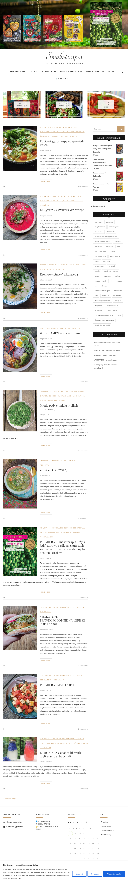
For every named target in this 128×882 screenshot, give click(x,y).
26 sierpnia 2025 (46, 150)
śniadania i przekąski (50, 136)
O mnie (34, 72)
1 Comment (84, 382)
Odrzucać (95, 874)
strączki (58, 127)
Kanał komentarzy (107, 831)
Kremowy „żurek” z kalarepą (59, 274)
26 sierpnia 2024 (46, 280)
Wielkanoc (98, 310)
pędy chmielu (60, 400)
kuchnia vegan (79, 396)
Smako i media (94, 72)
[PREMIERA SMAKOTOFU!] (20, 696)
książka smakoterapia (58, 532)
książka (79, 201)
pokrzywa (45, 465)
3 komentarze (83, 451)
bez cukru (45, 131)
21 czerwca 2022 (46, 762)
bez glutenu (56, 131)
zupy (75, 127)
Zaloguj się (104, 822)
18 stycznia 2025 (46, 216)
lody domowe (99, 266)
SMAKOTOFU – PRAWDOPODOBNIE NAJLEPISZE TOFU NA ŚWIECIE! (62, 620)
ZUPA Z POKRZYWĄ (53, 470)
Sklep (111, 72)
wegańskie (66, 136)
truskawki (105, 296)
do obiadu (109, 247)
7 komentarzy (83, 789)
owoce (97, 276)
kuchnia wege (46, 400)
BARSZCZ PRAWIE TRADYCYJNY (62, 210)
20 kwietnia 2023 (46, 476)
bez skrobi (110, 232)
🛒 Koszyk (61, 79)
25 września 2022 (46, 629)
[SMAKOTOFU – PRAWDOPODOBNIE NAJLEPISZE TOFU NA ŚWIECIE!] (20, 628)
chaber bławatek (48, 743)
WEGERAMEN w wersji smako (60, 333)
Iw (4, 187)
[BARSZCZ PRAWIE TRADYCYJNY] (20, 217)
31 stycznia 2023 (46, 558)
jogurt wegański (100, 251)
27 (70, 833)
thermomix (118, 291)
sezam (120, 281)
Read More (45, 181)
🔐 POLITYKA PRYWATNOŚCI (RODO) (47, 828)
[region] (64, 871)
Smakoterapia (64, 57)
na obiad (80, 131)
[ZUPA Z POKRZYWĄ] (20, 483)
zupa (74, 136)
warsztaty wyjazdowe (102, 301)
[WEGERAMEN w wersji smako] (20, 349)
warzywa (67, 127)
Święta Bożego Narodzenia (104, 320)
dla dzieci (45, 739)
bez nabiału (69, 131)
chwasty (44, 391)
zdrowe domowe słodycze (104, 315)
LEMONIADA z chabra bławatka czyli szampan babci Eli (61, 754)
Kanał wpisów (106, 826)
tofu (42, 607)
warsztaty (117, 296)
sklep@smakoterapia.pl (13, 822)
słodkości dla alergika (102, 291)
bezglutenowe (59, 196)
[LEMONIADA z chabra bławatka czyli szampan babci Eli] (20, 749)
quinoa (117, 276)
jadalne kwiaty (58, 739)
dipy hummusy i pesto (102, 242)
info (118, 247)
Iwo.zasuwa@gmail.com (14, 827)
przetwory (107, 276)
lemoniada (71, 739)
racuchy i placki (100, 281)
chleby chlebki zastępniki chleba (106, 237)
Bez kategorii (46, 127)
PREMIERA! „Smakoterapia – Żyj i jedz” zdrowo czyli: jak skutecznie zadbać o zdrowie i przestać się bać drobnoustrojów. (63, 547)
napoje (81, 739)
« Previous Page (9, 798)
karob (112, 251)
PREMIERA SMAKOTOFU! (57, 685)
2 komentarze (83, 598)
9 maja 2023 (44, 415)
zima (77, 328)
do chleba (98, 247)
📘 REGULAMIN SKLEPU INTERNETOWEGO (45, 822)
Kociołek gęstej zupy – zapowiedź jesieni (62, 143)
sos (96, 286)
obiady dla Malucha (111, 271)
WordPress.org (106, 835)
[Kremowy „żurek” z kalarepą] (20, 286)
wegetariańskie (73, 265)
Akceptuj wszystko (114, 874)
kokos (97, 261)
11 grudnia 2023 (46, 339)
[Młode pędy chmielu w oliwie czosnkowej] (20, 410)
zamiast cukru (112, 310)
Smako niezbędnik (70, 72)
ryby (111, 281)
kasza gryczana (100, 256)
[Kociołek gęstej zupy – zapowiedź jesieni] (20, 148)
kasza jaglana (115, 256)
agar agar (98, 222)
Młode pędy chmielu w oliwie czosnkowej (59, 407)
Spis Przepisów (18, 72)
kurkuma (106, 261)
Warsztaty (47, 72)
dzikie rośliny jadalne (60, 396)
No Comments (83, 187)
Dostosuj (79, 874)
